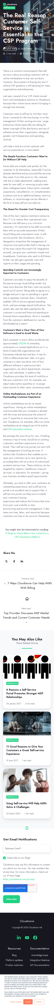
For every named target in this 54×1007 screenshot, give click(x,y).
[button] (44, 4)
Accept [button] (28, 1002)
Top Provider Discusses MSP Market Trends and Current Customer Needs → (26, 617)
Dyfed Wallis (26, 48)
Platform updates (14, 960)
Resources (14, 948)
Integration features (40, 960)
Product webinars (14, 965)
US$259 (22, 343)
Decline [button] (39, 1002)
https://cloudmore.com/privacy (19, 879)
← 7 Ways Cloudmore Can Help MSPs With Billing (28, 585)
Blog (14, 955)
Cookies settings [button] (16, 1002)
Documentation (39, 948)
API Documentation (40, 965)
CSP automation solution (20, 429)
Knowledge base (39, 955)
